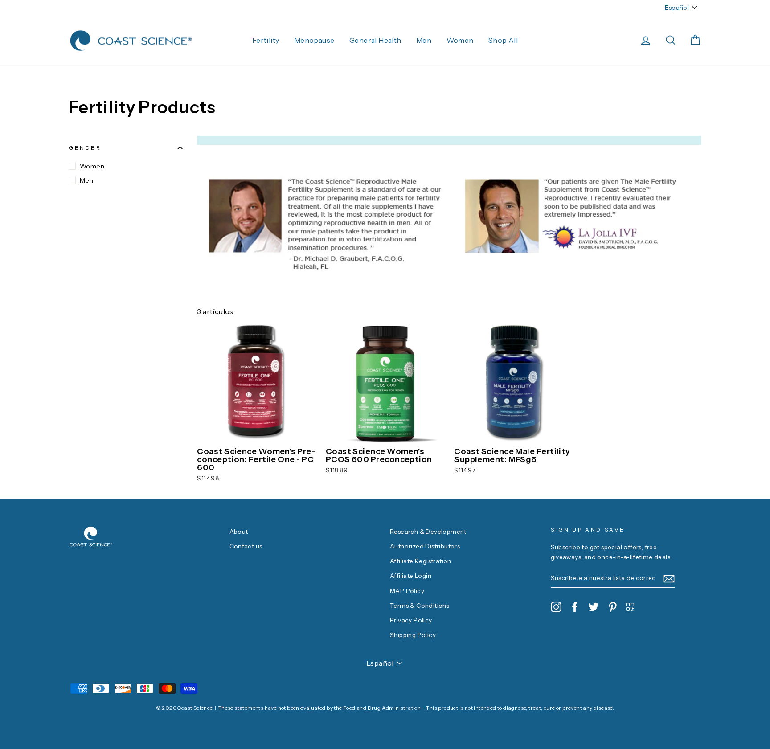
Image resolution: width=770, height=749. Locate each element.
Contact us (245, 546)
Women (460, 40)
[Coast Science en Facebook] (574, 607)
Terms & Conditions (419, 605)
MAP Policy (407, 590)
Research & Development (428, 531)
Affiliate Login (410, 575)
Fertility (265, 40)
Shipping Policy (413, 634)
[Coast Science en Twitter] (593, 607)
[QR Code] (630, 607)
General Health (375, 40)
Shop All (503, 40)
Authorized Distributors (425, 546)
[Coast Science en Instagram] (556, 607)
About (238, 531)
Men (423, 40)
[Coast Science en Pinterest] (612, 607)
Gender (85, 147)
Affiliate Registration (420, 561)
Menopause (314, 40)
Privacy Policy (411, 620)
